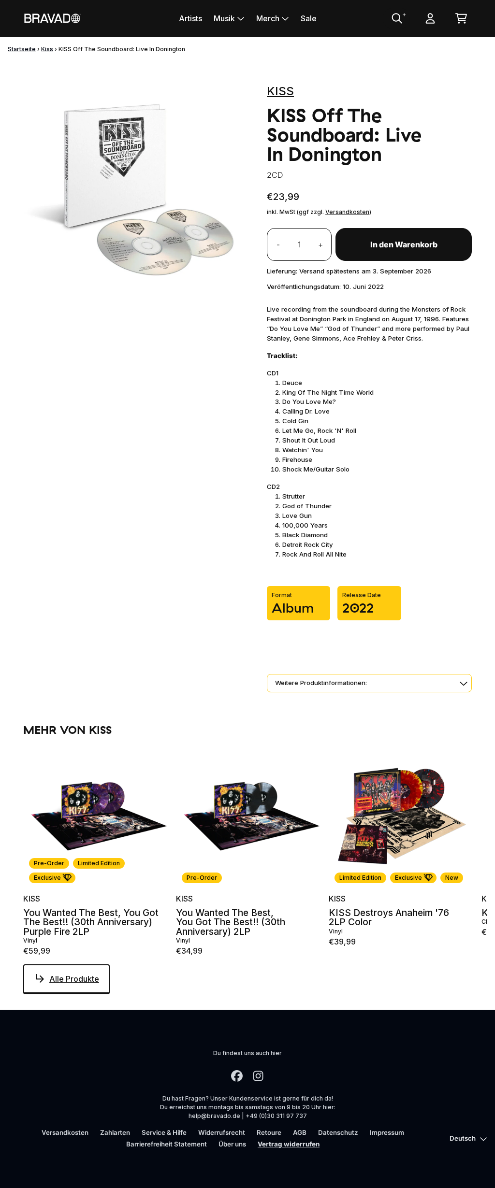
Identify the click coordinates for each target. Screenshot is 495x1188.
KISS (280, 91)
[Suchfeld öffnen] (396, 18)
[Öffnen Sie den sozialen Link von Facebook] (237, 1076)
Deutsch (463, 1138)
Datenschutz (338, 1132)
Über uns (232, 1144)
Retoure (269, 1132)
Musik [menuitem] (224, 18)
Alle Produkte (74, 979)
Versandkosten (347, 211)
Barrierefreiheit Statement (166, 1144)
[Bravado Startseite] (52, 18)
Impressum (387, 1132)
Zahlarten (115, 1132)
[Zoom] (135, 189)
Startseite (22, 49)
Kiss (47, 49)
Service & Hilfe (164, 1132)
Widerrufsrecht (221, 1132)
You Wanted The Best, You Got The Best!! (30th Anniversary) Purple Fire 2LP (91, 922)
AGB (299, 1132)
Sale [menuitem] (309, 18)
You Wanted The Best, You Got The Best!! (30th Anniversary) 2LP (230, 922)
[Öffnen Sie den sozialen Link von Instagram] (258, 1076)
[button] (369, 683)
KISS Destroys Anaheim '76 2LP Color (389, 917)
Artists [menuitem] (190, 18)
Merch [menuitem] (267, 18)
